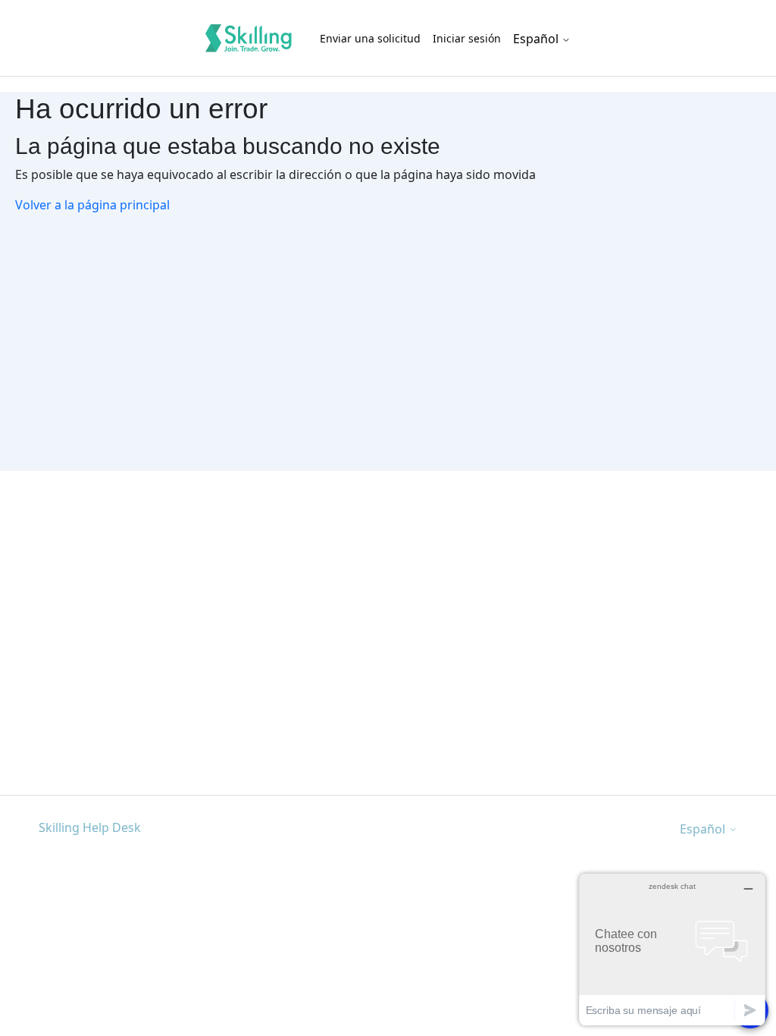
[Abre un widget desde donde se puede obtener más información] (672, 949)
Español (537, 38)
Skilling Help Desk (90, 827)
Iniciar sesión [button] (467, 38)
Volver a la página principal (92, 204)
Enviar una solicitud (370, 38)
